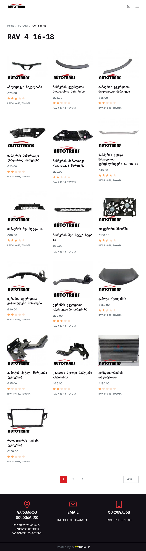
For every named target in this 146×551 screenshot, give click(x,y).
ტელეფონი (119, 512)
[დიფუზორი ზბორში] (118, 206)
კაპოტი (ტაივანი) (112, 299)
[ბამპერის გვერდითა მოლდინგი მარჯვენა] (118, 64)
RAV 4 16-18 (13, 103)
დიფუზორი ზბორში (113, 229)
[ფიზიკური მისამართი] (27, 504)
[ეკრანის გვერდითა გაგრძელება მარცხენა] (27, 276)
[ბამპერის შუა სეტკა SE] (27, 206)
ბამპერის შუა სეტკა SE (25, 229)
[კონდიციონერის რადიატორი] (118, 350)
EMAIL (73, 512)
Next (129, 479)
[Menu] (137, 6)
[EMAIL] (73, 504)
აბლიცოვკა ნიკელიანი (24, 87)
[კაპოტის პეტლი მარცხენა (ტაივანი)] (27, 350)
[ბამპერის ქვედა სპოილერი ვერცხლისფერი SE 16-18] (118, 132)
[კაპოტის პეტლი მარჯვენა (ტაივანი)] (73, 350)
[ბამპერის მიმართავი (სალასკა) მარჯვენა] (73, 135)
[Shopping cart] (128, 6)
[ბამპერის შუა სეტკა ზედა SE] (73, 209)
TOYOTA (26, 103)
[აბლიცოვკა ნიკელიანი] (27, 64)
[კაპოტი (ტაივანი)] (118, 276)
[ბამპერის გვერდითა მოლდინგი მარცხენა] (73, 64)
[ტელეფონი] (118, 504)
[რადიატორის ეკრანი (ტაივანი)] (27, 418)
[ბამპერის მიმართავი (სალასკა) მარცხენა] (27, 133)
